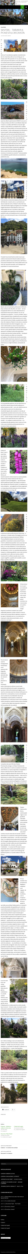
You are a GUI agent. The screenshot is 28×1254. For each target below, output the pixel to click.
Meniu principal (26, 7)
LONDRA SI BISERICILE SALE (8, 1173)
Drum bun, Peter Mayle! (6, 1133)
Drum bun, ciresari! (10, 1206)
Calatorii (3, 27)
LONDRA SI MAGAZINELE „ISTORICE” (10, 1176)
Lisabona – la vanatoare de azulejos (9, 1146)
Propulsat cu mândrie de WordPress (8, 1252)
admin (9, 35)
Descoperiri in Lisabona (6, 1152)
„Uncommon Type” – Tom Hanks (12, 1203)
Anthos (2, 1219)
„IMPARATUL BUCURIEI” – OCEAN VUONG (11, 1179)
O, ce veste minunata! (10, 1200)
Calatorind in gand (18, 1126)
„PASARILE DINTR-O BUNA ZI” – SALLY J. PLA (12, 1186)
